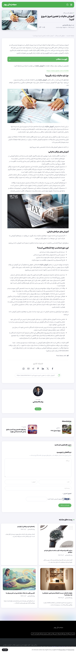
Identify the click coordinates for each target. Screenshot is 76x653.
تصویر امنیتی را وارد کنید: (54, 499)
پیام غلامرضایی (66, 25)
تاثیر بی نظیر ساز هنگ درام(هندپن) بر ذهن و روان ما (20, 593)
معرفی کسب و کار (60, 36)
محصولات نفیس (58, 634)
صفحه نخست (70, 36)
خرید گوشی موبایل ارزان (47, 634)
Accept (5, 650)
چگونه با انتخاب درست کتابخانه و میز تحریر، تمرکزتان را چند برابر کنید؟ (57, 594)
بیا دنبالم (38, 409)
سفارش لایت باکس (36, 634)
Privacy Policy (62, 650)
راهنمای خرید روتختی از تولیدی (26, 527)
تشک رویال (65, 634)
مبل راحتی (72, 634)
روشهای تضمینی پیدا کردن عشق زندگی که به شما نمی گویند (16, 430)
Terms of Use (71, 650)
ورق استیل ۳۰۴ (55, 431)
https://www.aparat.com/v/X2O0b (58, 71)
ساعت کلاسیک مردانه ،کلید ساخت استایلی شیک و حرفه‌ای (58, 551)
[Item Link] (56, 536)
